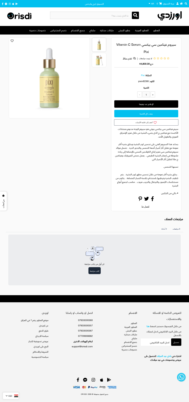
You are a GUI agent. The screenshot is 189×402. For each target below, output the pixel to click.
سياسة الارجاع (42, 336)
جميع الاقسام (78, 30)
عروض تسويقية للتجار (38, 341)
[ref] (6, 3)
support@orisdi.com (82, 346)
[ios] (13, 3)
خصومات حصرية (37, 30)
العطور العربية (142, 30)
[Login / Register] (177, 3)
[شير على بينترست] (140, 199)
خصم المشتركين (58, 30)
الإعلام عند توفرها (146, 104)
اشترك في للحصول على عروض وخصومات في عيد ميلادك (162, 357)
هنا (148, 326)
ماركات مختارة (107, 30)
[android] (17, 3)
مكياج (92, 30)
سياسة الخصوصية (40, 356)
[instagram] (10, 3)
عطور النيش (124, 30)
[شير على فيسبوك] (152, 199)
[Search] (135, 15)
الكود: (151, 81)
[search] (186, 3)
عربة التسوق (165, 3)
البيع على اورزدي (41, 346)
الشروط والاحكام (40, 351)
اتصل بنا (145, 206)
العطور (156, 30)
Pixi (143, 75)
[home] (181, 3)
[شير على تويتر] (146, 199)
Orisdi (84, 394)
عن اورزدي (43, 325)
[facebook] (2, 3)
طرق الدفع (43, 330)
